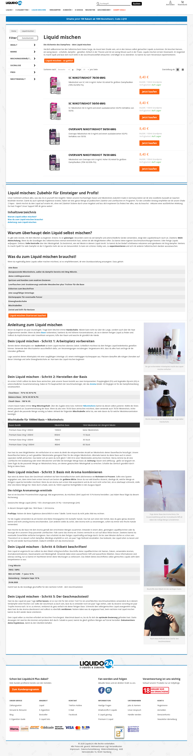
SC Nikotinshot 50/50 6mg (87, 103)
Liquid (41, 705)
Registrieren (162, 705)
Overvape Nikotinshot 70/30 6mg (92, 155)
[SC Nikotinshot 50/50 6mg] (55, 111)
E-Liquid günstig (105, 714)
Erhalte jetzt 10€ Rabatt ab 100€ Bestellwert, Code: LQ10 (97, 18)
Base (43, 332)
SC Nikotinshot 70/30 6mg (87, 77)
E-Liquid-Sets (44, 719)
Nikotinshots (89, 406)
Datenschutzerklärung (90, 749)
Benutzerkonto (163, 714)
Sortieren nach (50, 69)
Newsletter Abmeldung (167, 719)
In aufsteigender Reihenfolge (73, 70)
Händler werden (134, 714)
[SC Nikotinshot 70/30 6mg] (55, 85)
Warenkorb (182, 4)
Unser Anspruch (134, 710)
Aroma (93, 384)
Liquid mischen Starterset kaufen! (28, 315)
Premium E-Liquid (105, 719)
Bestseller (43, 714)
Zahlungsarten (15, 705)
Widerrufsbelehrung (109, 749)
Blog (11, 714)
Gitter (183, 70)
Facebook (73, 714)
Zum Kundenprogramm (25, 689)
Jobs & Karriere (134, 705)
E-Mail (71, 710)
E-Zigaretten (44, 710)
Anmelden (170, 4)
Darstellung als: (168, 69)
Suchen (136, 3)
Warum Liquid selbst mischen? (22, 216)
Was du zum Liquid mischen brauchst (25, 219)
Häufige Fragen (104, 705)
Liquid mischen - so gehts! (59, 60)
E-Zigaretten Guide (17, 719)
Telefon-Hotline (75, 705)
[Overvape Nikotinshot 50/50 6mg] (55, 137)
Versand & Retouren (18, 710)
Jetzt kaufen (149, 91)
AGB (121, 749)
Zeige (78, 69)
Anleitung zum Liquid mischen (22, 222)
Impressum (75, 749)
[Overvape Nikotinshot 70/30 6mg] (55, 162)
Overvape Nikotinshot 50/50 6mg (92, 129)
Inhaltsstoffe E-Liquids (107, 710)
